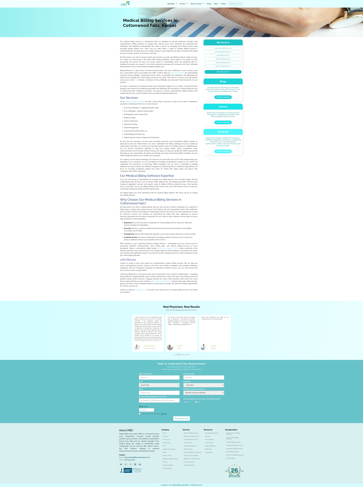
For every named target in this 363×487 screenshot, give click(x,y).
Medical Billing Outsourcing (192, 452)
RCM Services (188, 449)
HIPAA (165, 452)
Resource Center (196, 4)
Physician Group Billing (191, 455)
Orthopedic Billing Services (223, 62)
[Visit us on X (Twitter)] (130, 464)
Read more (164, 413)
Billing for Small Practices (192, 458)
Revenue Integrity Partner (169, 248)
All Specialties (230, 458)
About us (165, 436)
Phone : (127, 460)
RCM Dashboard (189, 465)
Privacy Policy (167, 455)
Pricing (209, 4)
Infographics (209, 452)
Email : (134, 457)
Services (182, 4)
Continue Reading (223, 97)
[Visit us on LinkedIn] (135, 464)
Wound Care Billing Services (223, 66)
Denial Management (190, 446)
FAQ (164, 446)
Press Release (209, 439)
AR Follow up (188, 442)
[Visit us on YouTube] (140, 464)
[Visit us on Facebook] (121, 464)
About (216, 4)
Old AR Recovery (189, 462)
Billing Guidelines (210, 446)
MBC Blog (208, 449)
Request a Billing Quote (170, 458)
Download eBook (168, 465)
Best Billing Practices (211, 433)
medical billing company (135, 101)
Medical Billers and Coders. (180, 485)
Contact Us (166, 439)
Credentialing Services (191, 439)
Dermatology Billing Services (223, 51)
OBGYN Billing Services (233, 442)
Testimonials (167, 442)
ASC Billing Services (232, 451)
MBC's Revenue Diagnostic (161, 281)
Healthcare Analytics (169, 449)
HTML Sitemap (167, 468)
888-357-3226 (236, 4)
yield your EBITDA (177, 73)
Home (165, 433)
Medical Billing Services (191, 433)
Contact (223, 4)
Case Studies (209, 442)
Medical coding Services (191, 436)
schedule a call (142, 290)
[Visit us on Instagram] (126, 464)
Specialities (171, 4)
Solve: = (143, 406)
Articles (207, 436)
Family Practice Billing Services (223, 48)
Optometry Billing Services (223, 59)
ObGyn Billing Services (223, 55)
